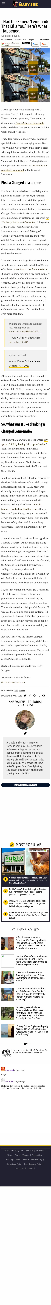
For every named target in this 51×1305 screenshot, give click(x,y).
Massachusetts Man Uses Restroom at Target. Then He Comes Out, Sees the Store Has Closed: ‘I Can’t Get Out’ (28, 915)
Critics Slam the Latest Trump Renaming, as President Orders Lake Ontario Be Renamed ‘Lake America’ (30, 976)
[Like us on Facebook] (30, 696)
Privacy (10, 1155)
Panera (22, 691)
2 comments (45, 39)
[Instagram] (34, 696)
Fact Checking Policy (33, 1164)
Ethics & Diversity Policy (32, 1160)
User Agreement (13, 1160)
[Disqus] (25, 1098)
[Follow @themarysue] (25, 696)
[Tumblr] (39, 696)
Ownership (19, 1168)
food (16, 691)
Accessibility (37, 1155)
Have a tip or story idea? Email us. (28, 1050)
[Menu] (3, 4)
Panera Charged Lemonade (29, 123)
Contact (30, 1168)
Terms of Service (22, 1155)
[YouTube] (43, 696)
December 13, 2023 (19, 342)
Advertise (40, 1151)
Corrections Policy (14, 1164)
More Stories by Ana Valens (25, 784)
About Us (29, 1151)
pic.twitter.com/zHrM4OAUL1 (25, 331)
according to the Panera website (30, 269)
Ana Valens (8, 39)
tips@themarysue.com (13, 682)
